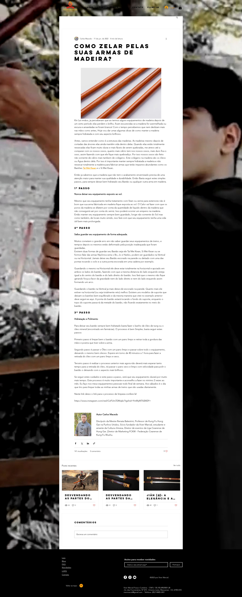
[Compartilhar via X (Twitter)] (82, 443)
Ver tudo (176, 465)
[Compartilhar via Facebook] (75, 443)
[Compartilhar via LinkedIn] (88, 443)
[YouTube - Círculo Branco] (134, 577)
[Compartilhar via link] (94, 443)
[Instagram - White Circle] (130, 577)
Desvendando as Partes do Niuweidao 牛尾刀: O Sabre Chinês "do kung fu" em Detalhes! (79, 497)
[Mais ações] (166, 38)
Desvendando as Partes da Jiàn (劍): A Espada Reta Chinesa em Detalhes (119, 497)
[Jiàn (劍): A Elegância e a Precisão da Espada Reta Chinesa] (162, 480)
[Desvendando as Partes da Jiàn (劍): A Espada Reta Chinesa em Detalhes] (121, 480)
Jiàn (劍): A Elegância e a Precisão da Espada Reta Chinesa (160, 497)
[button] (180, 7)
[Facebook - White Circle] (125, 577)
